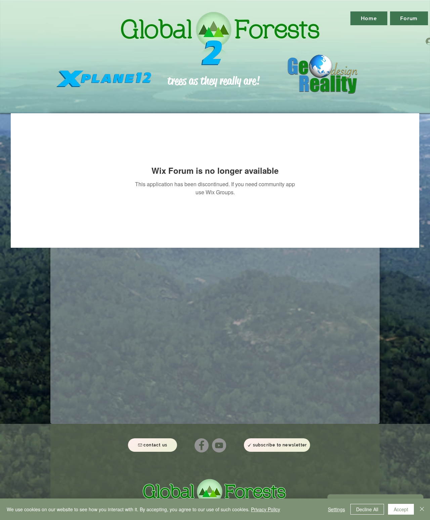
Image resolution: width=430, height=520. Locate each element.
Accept (401, 509)
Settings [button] (336, 509)
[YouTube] (219, 445)
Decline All (367, 509)
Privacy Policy (265, 509)
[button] (277, 445)
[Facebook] (202, 445)
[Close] (422, 509)
